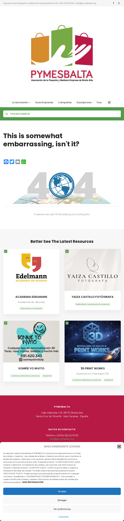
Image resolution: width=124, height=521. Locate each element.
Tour (99, 102)
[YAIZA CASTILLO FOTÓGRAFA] (93, 270)
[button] (119, 446)
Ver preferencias (62, 509)
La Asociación (20, 102)
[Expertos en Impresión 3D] (93, 342)
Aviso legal (64, 516)
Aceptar (62, 491)
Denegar (62, 500)
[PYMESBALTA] (62, 53)
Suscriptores (84, 102)
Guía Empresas (44, 102)
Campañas (65, 102)
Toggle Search (19, 113)
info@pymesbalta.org (62, 439)
